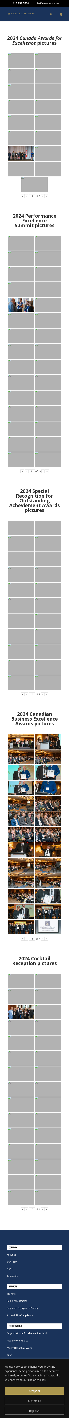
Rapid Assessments (17, 1300)
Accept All (34, 1391)
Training (11, 1293)
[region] (34, 1388)
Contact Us (12, 1276)
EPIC (9, 1355)
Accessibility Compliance (20, 1315)
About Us (11, 1254)
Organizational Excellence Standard (27, 1333)
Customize (34, 1401)
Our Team (12, 1261)
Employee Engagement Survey (22, 1308)
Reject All (34, 1410)
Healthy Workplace (17, 1340)
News (9, 1268)
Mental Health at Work (19, 1348)
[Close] (65, 1362)
